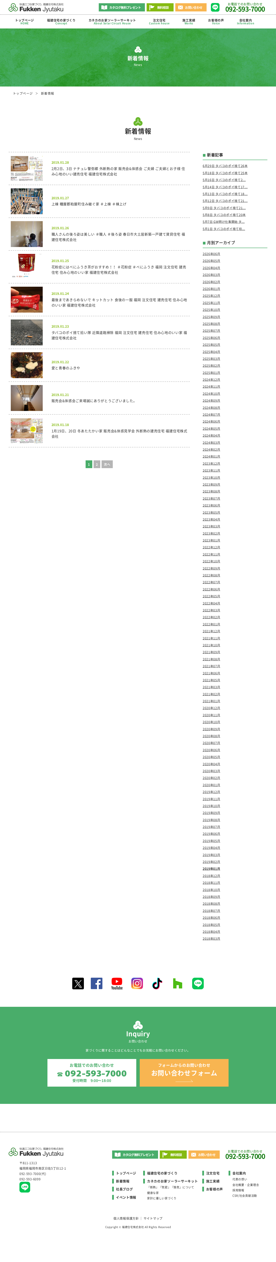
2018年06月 (211, 917)
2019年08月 (211, 820)
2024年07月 (211, 414)
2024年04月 (211, 435)
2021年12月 (211, 631)
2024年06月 (211, 421)
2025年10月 (211, 309)
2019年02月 (211, 861)
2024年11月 (211, 386)
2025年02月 (211, 365)
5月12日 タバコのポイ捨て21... (225, 200)
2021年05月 (211, 680)
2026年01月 (211, 288)
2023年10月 (211, 477)
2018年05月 (211, 924)
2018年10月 (211, 889)
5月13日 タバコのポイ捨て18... (225, 194)
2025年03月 (211, 358)
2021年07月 (211, 666)
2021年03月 (211, 687)
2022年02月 (211, 617)
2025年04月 (211, 351)
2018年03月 (211, 938)
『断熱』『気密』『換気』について (170, 1187)
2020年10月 (211, 722)
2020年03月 (211, 771)
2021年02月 (211, 694)
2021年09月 (211, 652)
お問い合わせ (193, 7)
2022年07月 (211, 582)
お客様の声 (216, 21)
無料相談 (163, 7)
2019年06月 (211, 833)
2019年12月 (211, 792)
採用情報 (238, 1190)
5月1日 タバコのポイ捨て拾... (224, 229)
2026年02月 (211, 282)
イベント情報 (126, 1197)
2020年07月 (211, 743)
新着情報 (123, 1181)
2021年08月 (211, 659)
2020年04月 (211, 764)
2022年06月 (211, 589)
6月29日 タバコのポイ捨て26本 (225, 166)
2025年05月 (211, 344)
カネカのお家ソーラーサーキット (172, 1181)
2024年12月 (211, 379)
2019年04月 (211, 847)
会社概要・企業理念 (245, 1185)
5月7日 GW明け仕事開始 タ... (224, 221)
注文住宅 (159, 21)
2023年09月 (211, 484)
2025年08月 (211, 323)
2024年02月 (211, 449)
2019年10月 (211, 806)
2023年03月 (211, 526)
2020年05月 (211, 757)
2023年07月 (211, 498)
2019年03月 (211, 855)
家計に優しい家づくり (162, 1198)
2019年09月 (211, 812)
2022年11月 (211, 554)
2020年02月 (211, 778)
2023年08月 (211, 491)
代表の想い (239, 1179)
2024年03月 (211, 442)
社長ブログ (124, 1189)
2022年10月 (211, 561)
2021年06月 (211, 673)
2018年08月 (211, 903)
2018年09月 (211, 896)
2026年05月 (211, 260)
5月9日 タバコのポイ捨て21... (224, 208)
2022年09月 (211, 568)
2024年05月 (211, 428)
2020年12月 (211, 708)
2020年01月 (211, 785)
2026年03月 (211, 274)
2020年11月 (211, 715)
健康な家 (153, 1193)
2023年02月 (211, 533)
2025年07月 (211, 330)
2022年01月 (211, 624)
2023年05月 (211, 512)
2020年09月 (211, 729)
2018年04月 (211, 931)
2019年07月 (211, 827)
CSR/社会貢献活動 (244, 1195)
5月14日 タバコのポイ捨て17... (225, 187)
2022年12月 (211, 547)
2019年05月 (211, 841)
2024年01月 (211, 456)
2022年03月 (211, 610)
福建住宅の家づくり (61, 21)
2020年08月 (211, 736)
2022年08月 (211, 575)
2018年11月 (211, 882)
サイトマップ (153, 1218)
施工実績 (188, 21)
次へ (107, 464)
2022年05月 (211, 596)
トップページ (24, 21)
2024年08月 (211, 407)
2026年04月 (211, 268)
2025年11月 (211, 303)
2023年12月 (211, 463)
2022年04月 (211, 603)
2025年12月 (211, 295)
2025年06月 (211, 337)
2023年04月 (211, 519)
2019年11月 (211, 799)
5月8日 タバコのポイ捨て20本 (224, 214)
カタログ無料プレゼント (125, 7)
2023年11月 (211, 470)
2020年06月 (211, 750)
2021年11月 (211, 638)
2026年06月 (211, 254)
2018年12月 (211, 875)
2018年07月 (211, 910)
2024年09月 (211, 400)
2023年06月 (211, 505)
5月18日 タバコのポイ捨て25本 (225, 173)
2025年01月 (211, 372)
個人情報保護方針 (126, 1218)
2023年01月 (211, 540)
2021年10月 (211, 645)
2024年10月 (211, 393)
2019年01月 (211, 868)
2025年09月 (211, 317)
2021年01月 (211, 701)
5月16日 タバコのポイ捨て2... (224, 180)
